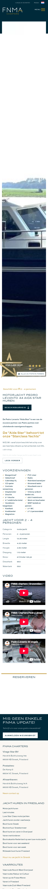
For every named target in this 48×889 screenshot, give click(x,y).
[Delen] (43, 3)
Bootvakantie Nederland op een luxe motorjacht (24, 839)
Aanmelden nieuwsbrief (20, 735)
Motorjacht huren (10, 808)
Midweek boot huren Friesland (16, 851)
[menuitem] (38, 9)
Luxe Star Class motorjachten (16, 816)
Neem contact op (11, 793)
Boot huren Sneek (11, 824)
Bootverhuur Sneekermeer (15, 827)
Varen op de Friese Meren (14, 877)
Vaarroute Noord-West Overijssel (18, 870)
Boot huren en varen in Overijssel (17, 831)
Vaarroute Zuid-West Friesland (16, 885)
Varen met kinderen (11, 835)
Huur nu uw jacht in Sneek (16, 857)
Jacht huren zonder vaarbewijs (16, 820)
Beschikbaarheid (15, 407)
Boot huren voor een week (14, 847)
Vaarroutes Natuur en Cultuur (16, 873)
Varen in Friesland (11, 881)
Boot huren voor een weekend (16, 843)
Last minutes (8, 812)
